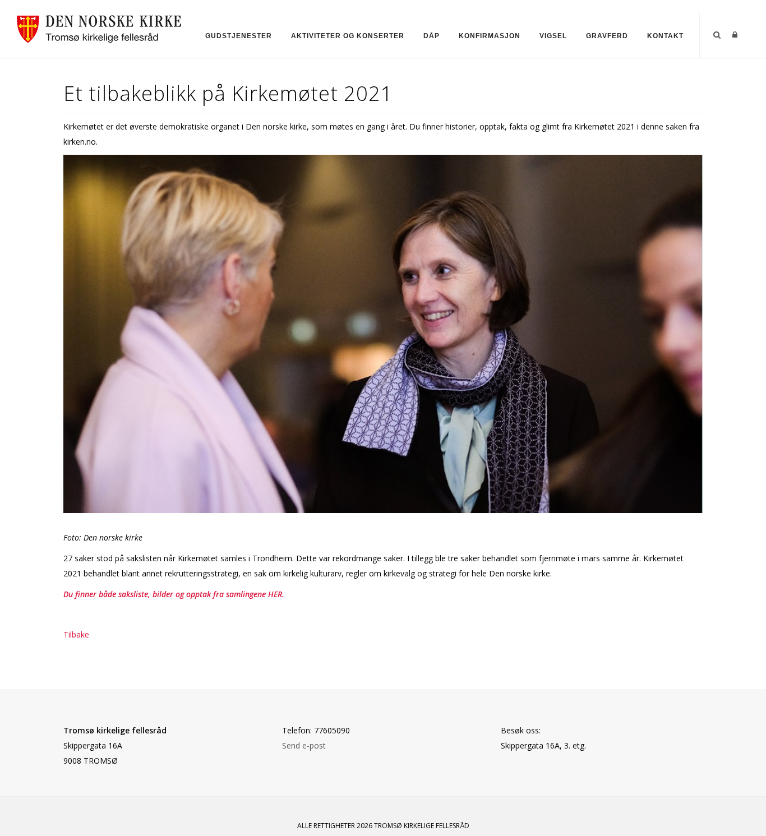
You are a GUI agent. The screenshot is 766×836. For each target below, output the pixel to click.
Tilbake (76, 634)
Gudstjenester (238, 36)
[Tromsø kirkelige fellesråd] (104, 27)
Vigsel (553, 36)
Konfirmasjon (489, 36)
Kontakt (665, 36)
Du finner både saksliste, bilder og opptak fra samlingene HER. (173, 594)
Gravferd (607, 36)
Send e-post (304, 745)
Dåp (431, 36)
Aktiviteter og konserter (347, 36)
